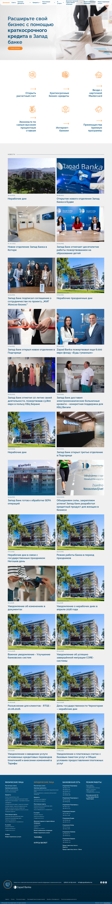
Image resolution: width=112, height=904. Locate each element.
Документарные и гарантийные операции (44, 822)
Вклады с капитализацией (11, 790)
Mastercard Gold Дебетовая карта (13, 818)
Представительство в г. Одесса (70, 846)
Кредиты (8, 795)
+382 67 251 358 (66, 799)
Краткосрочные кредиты (40, 799)
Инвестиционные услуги (13, 836)
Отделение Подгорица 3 (70, 804)
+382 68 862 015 (66, 840)
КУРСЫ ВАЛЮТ (40, 843)
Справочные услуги (10, 830)
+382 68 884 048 (66, 820)
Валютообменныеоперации (90, 2)
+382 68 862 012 (66, 791)
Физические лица (14, 782)
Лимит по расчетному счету (12, 797)
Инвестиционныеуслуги (103, 2)
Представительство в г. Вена (72, 849)
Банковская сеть (71, 782)
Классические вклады (10, 791)
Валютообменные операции (43, 830)
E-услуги (8, 825)
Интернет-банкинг (9, 826)
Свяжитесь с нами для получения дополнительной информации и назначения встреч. (38, 882)
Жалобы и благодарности (53, 899)
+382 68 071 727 (66, 822)
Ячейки (7, 834)
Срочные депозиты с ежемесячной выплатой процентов (45, 793)
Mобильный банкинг (10, 828)
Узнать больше (15, 48)
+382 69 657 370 (66, 833)
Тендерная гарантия (10, 811)
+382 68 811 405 (66, 789)
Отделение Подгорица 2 (70, 798)
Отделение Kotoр (68, 825)
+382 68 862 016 (66, 842)
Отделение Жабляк (69, 832)
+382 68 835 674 (66, 801)
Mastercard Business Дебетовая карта (43, 806)
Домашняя (6, 2)
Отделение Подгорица (70, 785)
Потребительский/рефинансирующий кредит (16, 799)
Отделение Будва (68, 818)
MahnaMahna (107, 902)
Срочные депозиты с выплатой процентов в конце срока (46, 790)
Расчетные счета (11, 785)
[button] (24, 2)
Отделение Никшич (69, 811)
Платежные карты (11, 814)
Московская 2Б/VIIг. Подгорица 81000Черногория (92, 797)
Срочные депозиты (11, 788)
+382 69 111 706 (66, 787)
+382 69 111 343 (66, 806)
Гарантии (36, 826)
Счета (14, 2)
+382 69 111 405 (66, 793)
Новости (7, 899)
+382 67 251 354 (66, 827)
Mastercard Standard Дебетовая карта (14, 816)
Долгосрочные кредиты (40, 801)
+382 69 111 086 (66, 828)
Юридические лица (44, 782)
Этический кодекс (20, 899)
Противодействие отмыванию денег (36, 899)
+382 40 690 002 (67, 813)
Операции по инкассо (39, 828)
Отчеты (13, 899)
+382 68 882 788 (66, 795)
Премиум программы (10, 820)
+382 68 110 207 (66, 808)
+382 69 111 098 (66, 815)
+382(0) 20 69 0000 (69, 882)
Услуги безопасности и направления (14, 821)
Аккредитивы (37, 825)
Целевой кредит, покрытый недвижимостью (16, 806)
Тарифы (38, 837)
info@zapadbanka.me (85, 882)
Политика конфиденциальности (69, 899)
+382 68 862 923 (66, 835)
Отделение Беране (69, 838)
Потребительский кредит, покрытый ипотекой (16, 804)
